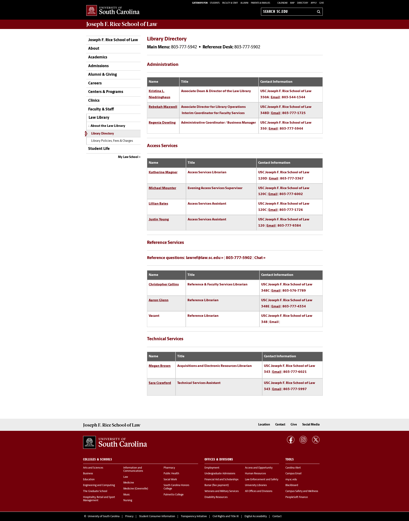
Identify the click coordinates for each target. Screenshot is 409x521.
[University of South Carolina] (115, 442)
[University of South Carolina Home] (113, 10)
